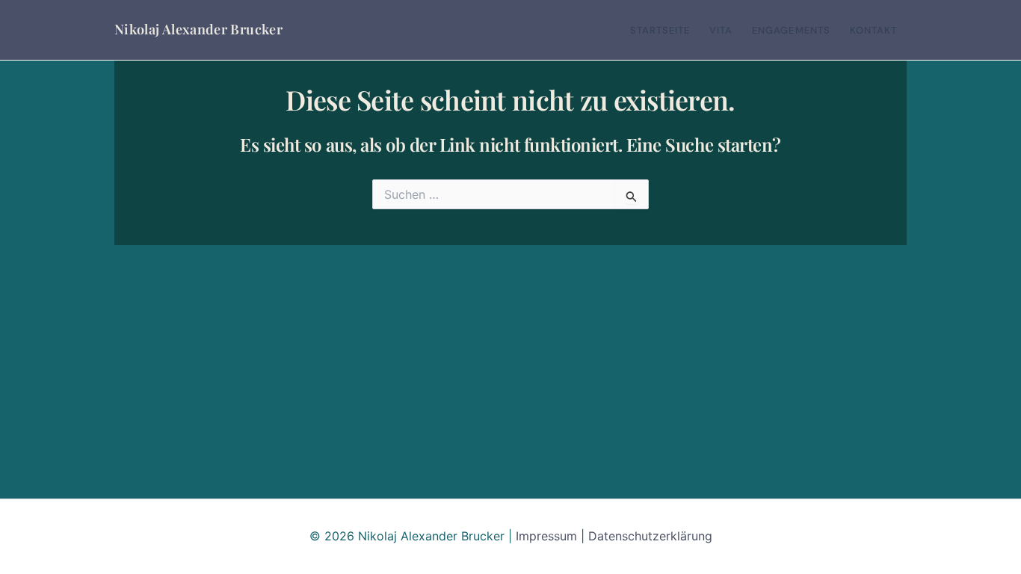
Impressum (546, 535)
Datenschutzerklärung (650, 535)
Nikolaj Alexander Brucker (198, 29)
